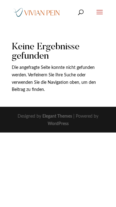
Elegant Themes (57, 116)
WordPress (58, 124)
